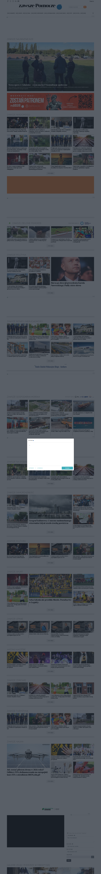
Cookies (36, 464)
